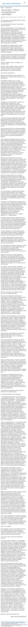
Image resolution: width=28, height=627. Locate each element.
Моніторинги (9, 7)
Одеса (2, 7)
